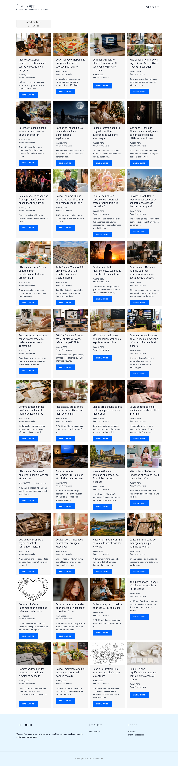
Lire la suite (28, 95)
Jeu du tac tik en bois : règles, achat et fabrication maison (31, 543)
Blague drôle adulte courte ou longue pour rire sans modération (107, 410)
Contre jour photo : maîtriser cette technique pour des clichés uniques (107, 270)
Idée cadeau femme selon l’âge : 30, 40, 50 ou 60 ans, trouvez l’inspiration (144, 63)
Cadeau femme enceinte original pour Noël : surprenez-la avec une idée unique (106, 133)
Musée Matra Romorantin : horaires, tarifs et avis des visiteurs (107, 543)
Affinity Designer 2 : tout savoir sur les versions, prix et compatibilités (69, 338)
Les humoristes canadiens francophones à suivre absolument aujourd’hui (33, 199)
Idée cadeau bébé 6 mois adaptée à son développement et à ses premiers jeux (32, 272)
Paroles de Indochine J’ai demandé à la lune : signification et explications (69, 133)
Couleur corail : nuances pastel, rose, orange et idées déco (69, 543)
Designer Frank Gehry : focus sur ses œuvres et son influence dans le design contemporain (143, 201)
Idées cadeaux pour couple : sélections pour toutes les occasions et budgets (32, 65)
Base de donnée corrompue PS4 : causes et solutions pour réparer (70, 474)
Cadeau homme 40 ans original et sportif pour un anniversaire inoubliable (70, 199)
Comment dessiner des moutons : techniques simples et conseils (31, 672)
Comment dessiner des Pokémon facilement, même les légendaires (31, 410)
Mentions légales (136, 735)
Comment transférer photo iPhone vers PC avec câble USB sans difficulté (105, 65)
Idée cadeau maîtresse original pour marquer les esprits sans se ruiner (107, 338)
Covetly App (25, 5)
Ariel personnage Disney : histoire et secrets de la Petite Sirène (144, 585)
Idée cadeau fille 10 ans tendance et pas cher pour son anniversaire (144, 474)
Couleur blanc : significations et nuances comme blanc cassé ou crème (144, 674)
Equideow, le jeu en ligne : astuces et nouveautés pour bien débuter (33, 131)
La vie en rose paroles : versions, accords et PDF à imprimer (144, 410)
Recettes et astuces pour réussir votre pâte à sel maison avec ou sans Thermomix (33, 340)
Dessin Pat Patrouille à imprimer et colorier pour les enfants (107, 672)
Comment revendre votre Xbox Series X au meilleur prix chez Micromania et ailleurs (144, 340)
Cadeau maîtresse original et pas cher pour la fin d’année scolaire (70, 672)
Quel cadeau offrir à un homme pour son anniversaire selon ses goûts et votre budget (142, 272)
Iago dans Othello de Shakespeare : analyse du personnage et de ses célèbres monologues (144, 133)
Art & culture (152, 7)
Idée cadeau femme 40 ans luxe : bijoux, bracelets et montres (33, 474)
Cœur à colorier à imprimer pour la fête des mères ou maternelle (33, 607)
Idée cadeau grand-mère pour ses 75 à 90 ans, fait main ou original (69, 410)
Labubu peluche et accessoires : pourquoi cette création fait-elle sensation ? (105, 201)
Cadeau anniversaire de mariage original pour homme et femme (143, 543)
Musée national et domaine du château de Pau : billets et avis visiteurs (106, 476)
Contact (132, 731)
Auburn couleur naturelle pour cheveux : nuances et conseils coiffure (70, 607)
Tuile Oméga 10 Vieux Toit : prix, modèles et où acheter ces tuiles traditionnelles (70, 272)
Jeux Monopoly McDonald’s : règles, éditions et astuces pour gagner (70, 63)
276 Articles (33, 23)
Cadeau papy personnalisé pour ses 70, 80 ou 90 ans (107, 605)
